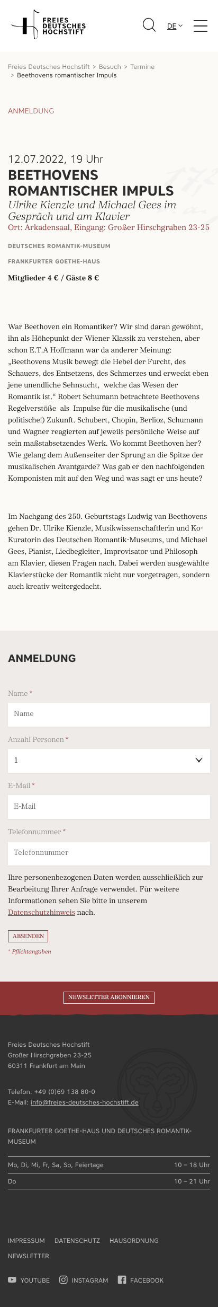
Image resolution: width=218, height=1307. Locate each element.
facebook (147, 1280)
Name (18, 694)
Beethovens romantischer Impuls (67, 75)
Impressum (26, 1240)
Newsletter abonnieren (109, 997)
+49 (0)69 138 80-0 (64, 1092)
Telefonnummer (34, 832)
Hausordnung (134, 1240)
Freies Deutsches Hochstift (49, 66)
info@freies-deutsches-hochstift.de (85, 1102)
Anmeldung (31, 111)
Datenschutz (77, 1240)
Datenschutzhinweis (41, 913)
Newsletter (28, 1256)
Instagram (90, 1280)
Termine (142, 66)
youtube (35, 1280)
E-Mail (19, 786)
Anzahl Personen (36, 740)
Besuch (110, 66)
